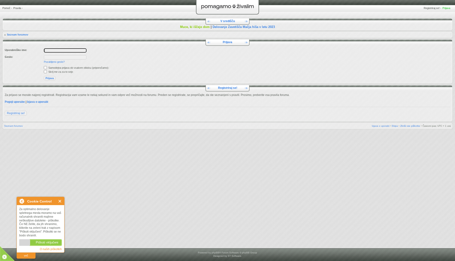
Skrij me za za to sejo (60, 71)
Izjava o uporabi (37, 102)
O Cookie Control (21, 201)
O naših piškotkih (51, 249)
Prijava (446, 8)
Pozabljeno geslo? (54, 61)
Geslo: (9, 56)
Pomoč (6, 8)
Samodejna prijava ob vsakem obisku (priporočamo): (78, 67)
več (26, 255)
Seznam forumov (17, 34)
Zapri (60, 201)
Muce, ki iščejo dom (195, 27)
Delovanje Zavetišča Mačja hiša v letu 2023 (244, 27)
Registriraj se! (432, 8)
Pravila (17, 8)
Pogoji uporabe (15, 102)
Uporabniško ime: (16, 50)
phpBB (215, 252)
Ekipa (395, 126)
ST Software (234, 256)
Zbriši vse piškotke (410, 126)
